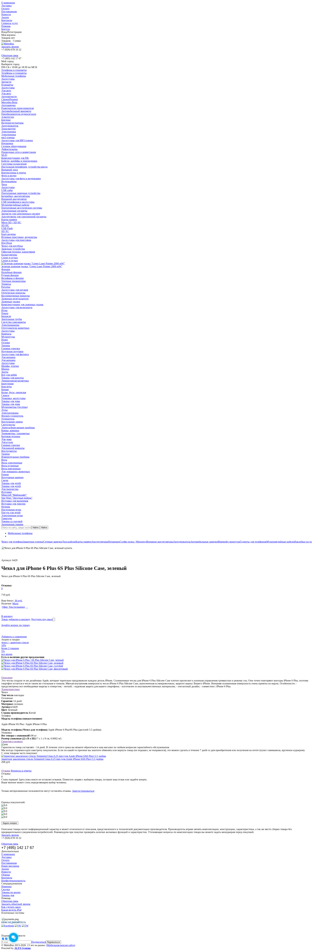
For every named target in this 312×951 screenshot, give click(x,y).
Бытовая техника (10, 436)
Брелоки (6, 120)
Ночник (5, 506)
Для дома (6, 439)
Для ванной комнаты (13, 448)
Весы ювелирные (11, 468)
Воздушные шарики (12, 477)
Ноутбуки (6, 243)
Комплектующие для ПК (15, 158)
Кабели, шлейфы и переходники (19, 161)
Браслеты (6, 386)
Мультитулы (8, 336)
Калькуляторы (9, 254)
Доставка (6, 5)
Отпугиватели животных (15, 328)
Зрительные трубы (11, 319)
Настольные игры (11, 509)
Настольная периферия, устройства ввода (24, 166)
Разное (5, 474)
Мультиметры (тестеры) (14, 407)
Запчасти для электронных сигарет (20, 213)
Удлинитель (7, 418)
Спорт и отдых (9, 257)
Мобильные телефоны (13, 76)
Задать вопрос (10, 823)
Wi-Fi (4, 155)
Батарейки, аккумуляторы (15, 196)
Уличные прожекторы (13, 281)
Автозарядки (8, 105)
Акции (5, 17)
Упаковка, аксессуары (13, 398)
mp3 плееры (8, 137)
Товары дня (7, 895)
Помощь (6, 26)
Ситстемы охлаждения (13, 163)
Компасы (6, 333)
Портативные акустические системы (21, 207)
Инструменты (9, 451)
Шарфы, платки (10, 366)
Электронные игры (12, 515)
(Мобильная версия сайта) (60, 945)
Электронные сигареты (14, 210)
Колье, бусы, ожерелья (13, 392)
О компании (8, 2)
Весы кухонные (10, 465)
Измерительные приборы (15, 456)
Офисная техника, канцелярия (18, 251)
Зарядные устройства (13, 248)
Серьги (5, 395)
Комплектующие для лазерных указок (22, 304)
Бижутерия (7, 383)
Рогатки (5, 287)
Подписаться (38, 942)
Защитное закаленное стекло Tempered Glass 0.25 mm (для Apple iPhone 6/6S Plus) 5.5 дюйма (52, 759)
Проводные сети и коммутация (18, 152)
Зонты (4, 372)
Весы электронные (11, 462)
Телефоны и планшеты (14, 70)
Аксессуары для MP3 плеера (17, 140)
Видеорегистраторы (12, 122)
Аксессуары (8, 78)
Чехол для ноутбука (12, 246)
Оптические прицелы (13, 292)
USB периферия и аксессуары (17, 202)
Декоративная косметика (15, 380)
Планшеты (7, 84)
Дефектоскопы (9, 149)
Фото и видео (8, 175)
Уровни (5, 454)
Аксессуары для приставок (16, 240)
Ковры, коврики (10, 430)
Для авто (6, 90)
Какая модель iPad (11, 910)
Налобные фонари (11, 272)
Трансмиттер (8, 128)
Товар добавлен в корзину (15, 619)
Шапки (5, 369)
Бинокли (6, 316)
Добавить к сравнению (14, 636)
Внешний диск (9, 169)
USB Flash (7, 228)
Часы (4, 184)
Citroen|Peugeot (9, 99)
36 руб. (18, 600)
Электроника (8, 131)
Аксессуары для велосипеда (16, 307)
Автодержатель (9, 125)
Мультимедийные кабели (15, 204)
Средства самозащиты (13, 322)
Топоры (5, 345)
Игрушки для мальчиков (14, 500)
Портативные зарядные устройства (20, 193)
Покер (4, 313)
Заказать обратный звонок (15, 904)
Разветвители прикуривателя (17, 108)
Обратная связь (9, 55)
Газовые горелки (10, 348)
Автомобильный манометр (16, 111)
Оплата (5, 8)
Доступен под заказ (41, 619)
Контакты (6, 20)
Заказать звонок (10, 46)
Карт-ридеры (8, 234)
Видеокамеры (9, 181)
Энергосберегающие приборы (18, 427)
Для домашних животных (15, 471)
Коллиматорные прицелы (15, 295)
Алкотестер (7, 117)
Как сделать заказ (11, 907)
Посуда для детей (10, 512)
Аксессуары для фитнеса (15, 354)
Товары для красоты (12, 377)
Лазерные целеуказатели (15, 298)
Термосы (6, 284)
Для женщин (8, 357)
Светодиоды (8, 424)
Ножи (4, 339)
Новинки (6, 886)
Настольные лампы (12, 421)
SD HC (5, 225)
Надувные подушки (12, 351)
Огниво (5, 342)
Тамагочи (6, 518)
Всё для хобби (9, 374)
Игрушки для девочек (13, 503)
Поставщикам (9, 11)
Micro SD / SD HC (11, 222)
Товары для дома (10, 401)
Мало (15, 603)
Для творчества (9, 489)
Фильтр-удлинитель (12, 415)
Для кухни (7, 442)
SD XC (5, 231)
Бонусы (5, 29)
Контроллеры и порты (13, 172)
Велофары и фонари (12, 278)
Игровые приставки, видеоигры (19, 237)
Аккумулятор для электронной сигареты (23, 216)
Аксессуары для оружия (14, 289)
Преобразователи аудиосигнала (18, 114)
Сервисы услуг (9, 23)
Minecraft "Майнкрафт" (14, 495)
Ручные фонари (10, 275)
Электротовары (10, 413)
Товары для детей (11, 483)
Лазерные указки (10, 301)
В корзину (7, 616)
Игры (4, 310)
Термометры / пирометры (15, 433)
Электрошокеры (10, 325)
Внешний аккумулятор (14, 199)
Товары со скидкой (11, 521)
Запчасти (6, 81)
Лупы (4, 410)
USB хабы (7, 190)
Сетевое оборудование (13, 146)
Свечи (4, 480)
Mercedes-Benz (9, 102)
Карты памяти (9, 219)
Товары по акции (10, 892)
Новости (6, 14)
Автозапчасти (9, 96)
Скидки (5, 889)
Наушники (7, 143)
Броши (5, 389)
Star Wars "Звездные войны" (16, 497)
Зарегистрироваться (83, 791)
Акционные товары (12, 524)
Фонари (5, 269)
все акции (6, 654)
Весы (4, 459)
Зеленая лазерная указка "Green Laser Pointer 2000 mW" (31, 266)
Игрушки (6, 492)
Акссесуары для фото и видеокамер (21, 178)
